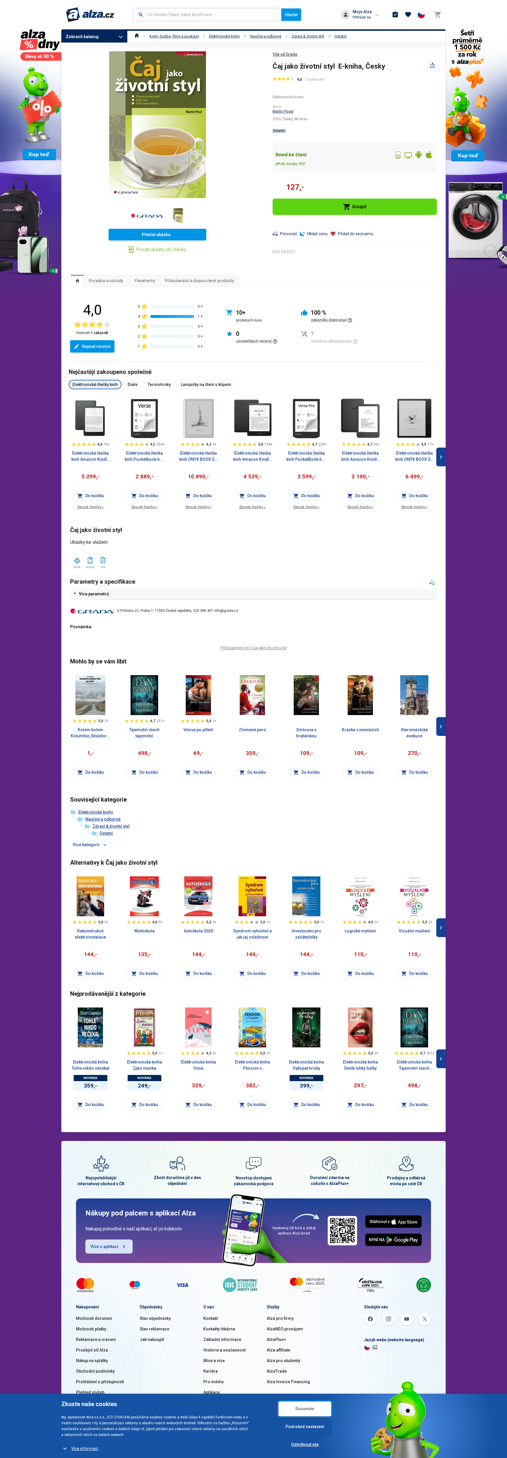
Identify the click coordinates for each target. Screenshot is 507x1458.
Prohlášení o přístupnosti (100, 1381)
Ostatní (340, 36)
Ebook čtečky (90, 507)
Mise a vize (214, 1360)
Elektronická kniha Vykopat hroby (306, 1065)
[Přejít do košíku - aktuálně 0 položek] (437, 14)
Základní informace (222, 1339)
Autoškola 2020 (198, 931)
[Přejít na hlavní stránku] (90, 14)
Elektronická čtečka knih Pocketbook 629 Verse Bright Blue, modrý (144, 457)
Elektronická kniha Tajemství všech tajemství (414, 1065)
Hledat (291, 14)
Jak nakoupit (152, 1339)
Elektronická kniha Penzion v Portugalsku (252, 1065)
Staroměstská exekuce (414, 732)
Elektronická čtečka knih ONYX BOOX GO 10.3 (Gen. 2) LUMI (198, 457)
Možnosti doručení (94, 1318)
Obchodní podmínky (95, 1371)
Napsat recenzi (96, 346)
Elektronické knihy (224, 36)
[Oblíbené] (408, 14)
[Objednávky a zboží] (395, 14)
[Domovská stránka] (137, 36)
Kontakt (210, 1318)
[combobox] (207, 15)
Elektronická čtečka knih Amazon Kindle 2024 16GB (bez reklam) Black (360, 457)
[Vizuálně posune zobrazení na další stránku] (441, 457)
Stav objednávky (155, 1318)
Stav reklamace (154, 1329)
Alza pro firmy (280, 1318)
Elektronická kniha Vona (198, 1065)
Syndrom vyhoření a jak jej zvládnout (252, 934)
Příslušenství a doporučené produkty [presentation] (199, 280)
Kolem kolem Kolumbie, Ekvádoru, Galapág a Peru (90, 733)
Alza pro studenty (283, 1360)
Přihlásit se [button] (362, 17)
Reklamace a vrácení (96, 1339)
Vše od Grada (285, 54)
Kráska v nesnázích (360, 729)
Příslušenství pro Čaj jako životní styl (254, 648)
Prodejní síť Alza (92, 1350)
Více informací (84, 1448)
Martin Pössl (283, 111)
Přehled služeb (90, 1392)
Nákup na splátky (92, 1360)
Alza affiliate (278, 1350)
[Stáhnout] (76, 559)
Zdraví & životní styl (308, 36)
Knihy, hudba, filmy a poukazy (174, 36)
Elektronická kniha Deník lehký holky (360, 1065)
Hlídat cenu (317, 233)
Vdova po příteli (198, 729)
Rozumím (304, 1408)
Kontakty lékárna (219, 1329)
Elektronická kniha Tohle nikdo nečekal (90, 1065)
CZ (375, 1347)
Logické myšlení (360, 931)
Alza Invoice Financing (288, 1381)
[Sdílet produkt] (432, 65)
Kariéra (210, 1371)
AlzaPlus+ (276, 1339)
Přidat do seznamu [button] (355, 233)
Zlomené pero (252, 729)
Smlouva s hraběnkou (306, 732)
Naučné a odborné (265, 36)
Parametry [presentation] (145, 280)
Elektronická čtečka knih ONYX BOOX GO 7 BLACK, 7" (414, 457)
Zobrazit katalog (82, 36)
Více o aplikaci (104, 1246)
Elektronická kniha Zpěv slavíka (144, 1065)
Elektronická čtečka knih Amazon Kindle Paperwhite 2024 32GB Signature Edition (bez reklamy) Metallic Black (90, 457)
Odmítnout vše (305, 1444)
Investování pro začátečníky (306, 934)
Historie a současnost (224, 1350)
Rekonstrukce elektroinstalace (90, 934)
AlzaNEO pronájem (285, 1329)
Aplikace (211, 1392)
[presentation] (77, 281)
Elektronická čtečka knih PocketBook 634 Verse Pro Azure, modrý (306, 457)
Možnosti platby (91, 1329)
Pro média (213, 1381)
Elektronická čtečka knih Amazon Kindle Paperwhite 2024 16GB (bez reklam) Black (252, 457)
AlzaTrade (277, 1371)
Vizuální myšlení (414, 931)
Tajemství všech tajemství (144, 732)
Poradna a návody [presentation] (106, 280)
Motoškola (144, 931)
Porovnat (288, 233)
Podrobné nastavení (304, 1426)
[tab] (77, 281)
